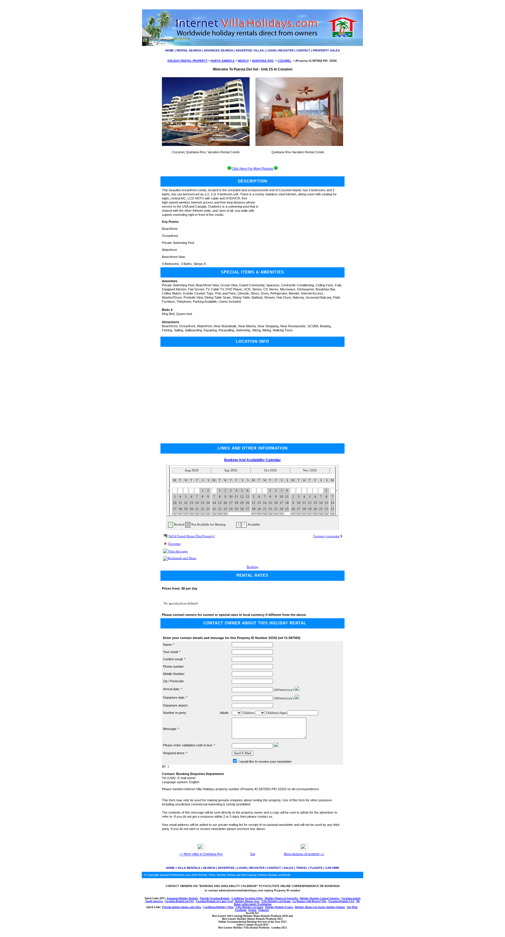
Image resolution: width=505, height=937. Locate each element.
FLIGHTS (316, 867)
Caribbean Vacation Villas (247, 898)
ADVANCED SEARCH (218, 50)
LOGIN (271, 50)
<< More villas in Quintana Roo (201, 854)
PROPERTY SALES (326, 50)
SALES (288, 867)
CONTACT (303, 50)
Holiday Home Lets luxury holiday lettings (320, 907)
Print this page (178, 551)
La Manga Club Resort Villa (309, 901)
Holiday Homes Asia (247, 901)
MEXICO (243, 60)
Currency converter (326, 536)
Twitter (252, 910)
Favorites (174, 543)
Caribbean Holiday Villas (218, 907)
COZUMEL (284, 60)
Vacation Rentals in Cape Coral (214, 901)
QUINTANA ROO (263, 60)
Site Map (352, 907)
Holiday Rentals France (279, 907)
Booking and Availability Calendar (252, 460)
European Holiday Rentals (182, 898)
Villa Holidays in (271, 901)
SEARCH (209, 867)
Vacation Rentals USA (341, 901)
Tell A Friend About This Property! (191, 536)
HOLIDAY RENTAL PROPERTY (187, 60)
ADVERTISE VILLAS (250, 50)
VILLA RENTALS (188, 867)
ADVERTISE (226, 867)
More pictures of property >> (304, 854)
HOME (169, 50)
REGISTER (286, 50)
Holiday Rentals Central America (320, 898)
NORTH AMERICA (223, 60)
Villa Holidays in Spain (249, 907)
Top (252, 854)
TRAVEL (301, 867)
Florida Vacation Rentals (215, 898)
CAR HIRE (332, 867)
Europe (286, 901)
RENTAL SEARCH (189, 50)
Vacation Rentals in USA (179, 901)
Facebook (240, 910)
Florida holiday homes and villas (181, 907)
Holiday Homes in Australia (281, 898)
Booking (252, 567)
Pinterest (263, 910)
